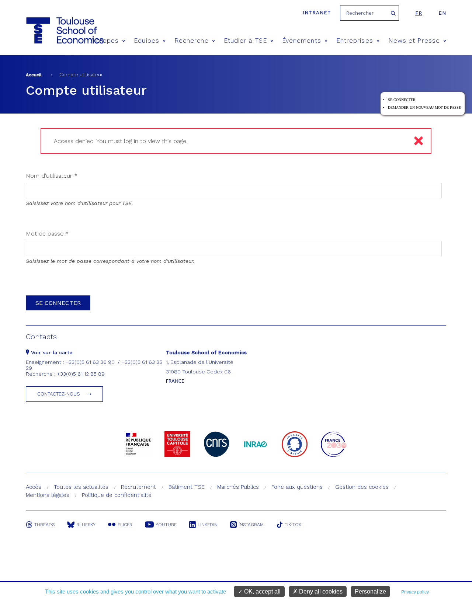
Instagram (251, 524)
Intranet (317, 12)
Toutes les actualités (81, 487)
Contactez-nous (58, 394)
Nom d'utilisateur (51, 175)
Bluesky (86, 524)
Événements (301, 40)
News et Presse (414, 40)
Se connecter (402, 100)
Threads (44, 524)
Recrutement (138, 487)
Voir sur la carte (50, 352)
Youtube (166, 524)
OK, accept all (262, 591)
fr (418, 13)
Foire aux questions (297, 487)
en (442, 13)
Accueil (34, 74)
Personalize (370, 591)
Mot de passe (47, 233)
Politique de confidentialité (117, 495)
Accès (33, 487)
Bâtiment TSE (187, 487)
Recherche (191, 40)
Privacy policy (415, 592)
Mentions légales (47, 495)
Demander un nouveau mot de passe (424, 107)
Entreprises (354, 40)
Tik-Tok (293, 524)
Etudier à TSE (245, 40)
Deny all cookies (320, 591)
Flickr (125, 524)
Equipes (146, 40)
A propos (104, 40)
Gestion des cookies (362, 487)
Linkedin (208, 524)
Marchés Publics (238, 487)
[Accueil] (51, 30)
